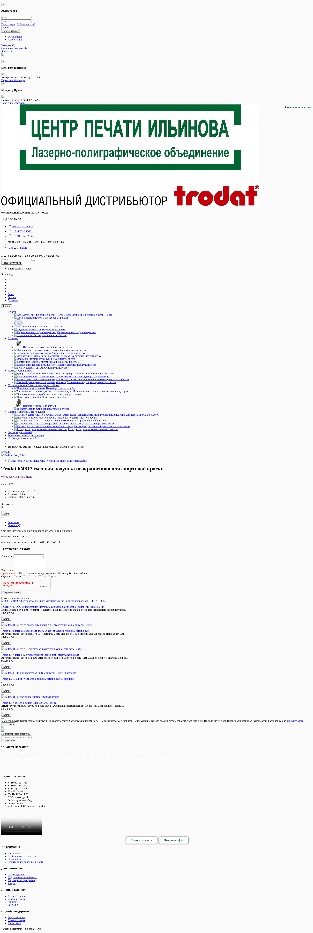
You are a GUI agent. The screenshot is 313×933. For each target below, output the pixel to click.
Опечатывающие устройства (66, 394)
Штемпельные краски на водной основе (84, 420)
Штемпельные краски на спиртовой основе (90, 423)
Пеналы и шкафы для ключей (39, 405)
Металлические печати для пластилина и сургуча (100, 391)
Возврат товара (16, 920)
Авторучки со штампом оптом (68, 353)
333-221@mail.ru (17, 247)
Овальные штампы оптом (60, 358)
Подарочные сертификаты (22, 877)
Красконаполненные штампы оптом (78, 364)
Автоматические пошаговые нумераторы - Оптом (101, 379)
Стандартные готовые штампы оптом (80, 356)
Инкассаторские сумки (56, 408)
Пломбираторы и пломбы (60, 388)
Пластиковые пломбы (54, 397)
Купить (6, 514)
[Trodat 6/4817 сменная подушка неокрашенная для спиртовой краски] (47, 460)
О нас (11, 294)
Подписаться (9, 740)
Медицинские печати (54, 329)
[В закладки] (2, 511)
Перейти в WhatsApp (13, 80)
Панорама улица (141, 840)
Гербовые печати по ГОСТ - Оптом (43, 326)
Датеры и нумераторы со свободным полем (90, 373)
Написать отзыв (23, 476)
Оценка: (5, 576)
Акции (11, 883)
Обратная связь (16, 917)
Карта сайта (14, 923)
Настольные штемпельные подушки (78, 417)
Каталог (6, 306)
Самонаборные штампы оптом (69, 350)
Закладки (13, 902)
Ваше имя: (7, 556)
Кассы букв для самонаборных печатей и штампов (102, 426)
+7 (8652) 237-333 (22, 226)
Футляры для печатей (20, 432)
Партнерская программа (21, 880)
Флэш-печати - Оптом (54, 335)
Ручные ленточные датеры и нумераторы (87, 376)
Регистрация (8, 24)
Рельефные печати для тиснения (26, 435)
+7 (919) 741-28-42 (23, 236)
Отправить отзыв (11, 592)
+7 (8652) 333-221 (22, 231)
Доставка (13, 300)
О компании (15, 859)
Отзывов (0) (14, 525)
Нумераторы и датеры (20, 370)
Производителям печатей (22, 438)
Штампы (13, 338)
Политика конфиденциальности (26, 862)
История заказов (17, 899)
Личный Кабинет (17, 896)
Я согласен (8, 724)
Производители (16, 874)
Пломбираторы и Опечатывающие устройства (34, 385)
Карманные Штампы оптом (63, 361)
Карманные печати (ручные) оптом (76, 332)
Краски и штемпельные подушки (26, 411)
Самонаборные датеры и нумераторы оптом (91, 382)
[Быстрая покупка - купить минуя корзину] (2, 517)
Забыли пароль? (26, 24)
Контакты (13, 853)
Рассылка (13, 904)
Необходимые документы (22, 856)
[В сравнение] (6, 511)
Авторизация (15, 39)
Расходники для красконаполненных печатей (93, 429)
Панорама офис (173, 840)
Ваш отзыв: (7, 570)
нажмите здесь (295, 721)
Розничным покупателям (298, 107)
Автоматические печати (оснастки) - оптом (90, 314)
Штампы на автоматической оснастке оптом (48, 347)
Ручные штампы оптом (56, 367)
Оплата (12, 297)
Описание (13, 522)
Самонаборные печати (55, 317)
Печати (12, 311)
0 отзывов (6, 476)
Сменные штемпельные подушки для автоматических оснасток (123, 414)
